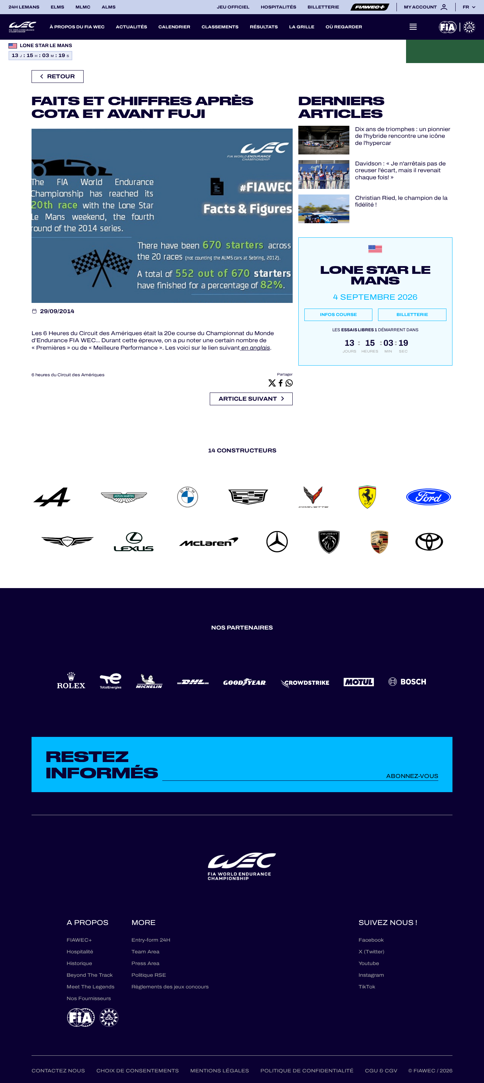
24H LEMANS (24, 7)
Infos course (338, 314)
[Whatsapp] (289, 382)
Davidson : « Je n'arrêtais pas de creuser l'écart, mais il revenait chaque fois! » (400, 170)
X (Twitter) (371, 951)
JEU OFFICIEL (233, 7)
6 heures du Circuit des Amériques (68, 375)
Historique (79, 963)
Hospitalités (278, 7)
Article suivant (248, 398)
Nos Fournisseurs (89, 998)
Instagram (371, 975)
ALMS (109, 7)
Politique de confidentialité (307, 1070)
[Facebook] (280, 382)
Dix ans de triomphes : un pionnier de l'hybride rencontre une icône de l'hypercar (402, 136)
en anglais (255, 348)
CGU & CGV (381, 1070)
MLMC (82, 7)
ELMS (57, 7)
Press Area (145, 963)
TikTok (367, 987)
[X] (272, 382)
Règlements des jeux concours (170, 987)
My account (420, 7)
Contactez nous (58, 1070)
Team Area (145, 951)
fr (466, 7)
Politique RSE (148, 975)
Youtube (369, 963)
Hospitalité (80, 951)
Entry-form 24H (150, 940)
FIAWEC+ (79, 940)
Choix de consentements (137, 1070)
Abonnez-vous (412, 776)
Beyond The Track (90, 975)
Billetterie (323, 7)
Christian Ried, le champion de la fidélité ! (401, 201)
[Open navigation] (413, 27)
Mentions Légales (219, 1070)
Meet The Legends (90, 987)
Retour (61, 76)
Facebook (371, 940)
